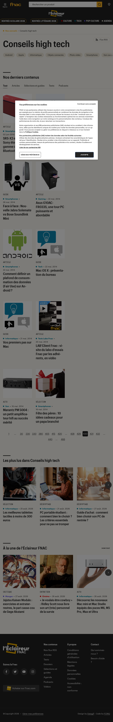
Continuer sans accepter (86, 104)
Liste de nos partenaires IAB (30, 147)
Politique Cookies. (32, 132)
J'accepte (84, 154)
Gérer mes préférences (30, 154)
